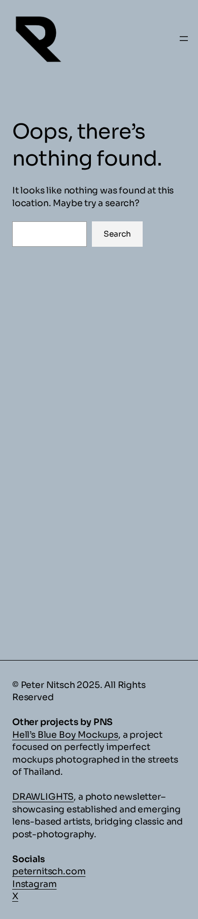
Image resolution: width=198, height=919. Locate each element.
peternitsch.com (48, 871)
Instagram (34, 884)
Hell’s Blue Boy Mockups (65, 734)
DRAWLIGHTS (43, 796)
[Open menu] (184, 38)
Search (117, 234)
